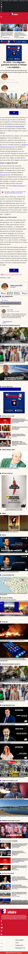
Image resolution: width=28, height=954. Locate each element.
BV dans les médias (7, 598)
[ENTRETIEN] (13, 724)
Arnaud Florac (14, 445)
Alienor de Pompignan (16, 896)
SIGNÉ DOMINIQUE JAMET (8, 449)
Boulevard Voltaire (15, 422)
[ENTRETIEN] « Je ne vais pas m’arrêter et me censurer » (12, 760)
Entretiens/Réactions (8, 705)
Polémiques (16, 82)
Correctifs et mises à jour (10, 780)
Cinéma (4, 513)
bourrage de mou (5, 174)
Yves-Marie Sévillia (15, 847)
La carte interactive (8, 575)
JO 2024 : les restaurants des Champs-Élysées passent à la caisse (14, 192)
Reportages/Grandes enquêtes (11, 325)
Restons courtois (7, 473)
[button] (14, 382)
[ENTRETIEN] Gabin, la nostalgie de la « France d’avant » (12, 777)
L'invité (4, 535)
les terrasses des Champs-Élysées (14, 126)
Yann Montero (14, 436)
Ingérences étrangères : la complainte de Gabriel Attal (12, 799)
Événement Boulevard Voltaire (11, 820)
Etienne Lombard (15, 429)
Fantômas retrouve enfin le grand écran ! (9, 531)
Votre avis (5, 622)
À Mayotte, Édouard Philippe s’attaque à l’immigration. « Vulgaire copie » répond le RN (7, 34)
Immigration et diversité (10, 82)
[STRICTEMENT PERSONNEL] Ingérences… (9, 468)
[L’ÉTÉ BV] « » (9, 571)
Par (5, 37)
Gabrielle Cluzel (14, 880)
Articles (4, 82)
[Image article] (7, 27)
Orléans (3, 83)
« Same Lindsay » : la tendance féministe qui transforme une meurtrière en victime (20, 34)
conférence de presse (18, 186)
